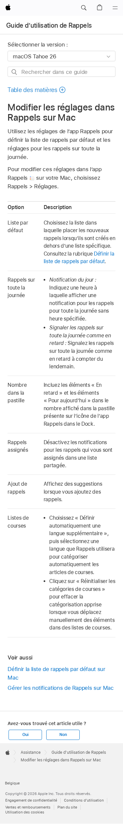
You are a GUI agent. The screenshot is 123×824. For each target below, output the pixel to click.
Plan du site (67, 807)
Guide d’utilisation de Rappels (49, 25)
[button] (84, 8)
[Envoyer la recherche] (14, 72)
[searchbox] (61, 72)
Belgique (12, 783)
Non (63, 734)
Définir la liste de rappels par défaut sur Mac (56, 673)
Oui (25, 734)
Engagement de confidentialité (31, 800)
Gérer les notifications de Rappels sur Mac (60, 688)
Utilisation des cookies (24, 812)
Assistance (31, 752)
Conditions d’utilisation (84, 800)
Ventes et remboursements (28, 807)
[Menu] (115, 8)
